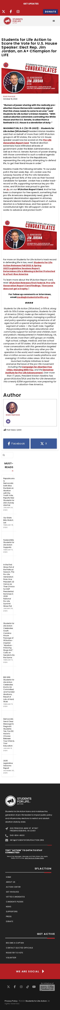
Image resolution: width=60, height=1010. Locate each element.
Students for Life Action (36, 1001)
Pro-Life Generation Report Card (27, 141)
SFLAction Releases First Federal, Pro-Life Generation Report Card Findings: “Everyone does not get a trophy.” (29, 285)
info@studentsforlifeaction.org (27, 840)
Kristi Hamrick (9, 96)
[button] (53, 20)
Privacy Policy (11, 1001)
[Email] (8, 421)
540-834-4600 (17, 835)
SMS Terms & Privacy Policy (34, 858)
